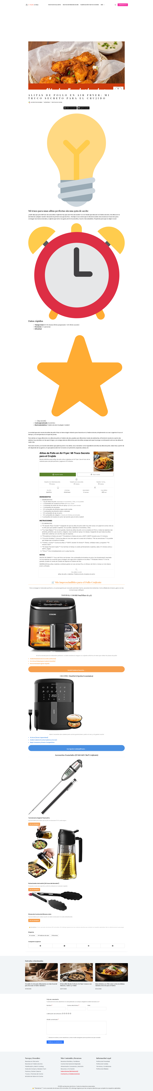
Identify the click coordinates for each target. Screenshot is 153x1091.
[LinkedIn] (113, 946)
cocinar (32, 935)
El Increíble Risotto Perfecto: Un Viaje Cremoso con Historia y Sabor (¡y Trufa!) (76, 984)
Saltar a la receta (71, 108)
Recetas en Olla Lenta (54, 4)
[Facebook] (40, 946)
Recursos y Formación (68, 1069)
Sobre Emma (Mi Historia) (69, 1071)
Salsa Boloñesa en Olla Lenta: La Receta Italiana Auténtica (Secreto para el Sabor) (110, 984)
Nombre (49, 1005)
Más (102, 4)
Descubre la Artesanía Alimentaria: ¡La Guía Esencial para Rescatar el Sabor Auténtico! (41, 984)
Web (88, 1005)
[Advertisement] (76, 21)
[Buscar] (115, 4)
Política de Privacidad (103, 1061)
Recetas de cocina (57, 102)
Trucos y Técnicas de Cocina (34, 1074)
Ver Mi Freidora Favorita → (76, 670)
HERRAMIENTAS (123, 4)
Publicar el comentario (55, 1042)
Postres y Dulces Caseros (33, 1071)
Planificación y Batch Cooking (89, 4)
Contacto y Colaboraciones (70, 1074)
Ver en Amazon (34, 824)
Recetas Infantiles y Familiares (70, 1061)
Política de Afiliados (102, 1069)
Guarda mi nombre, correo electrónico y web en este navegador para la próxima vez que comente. (75, 1037)
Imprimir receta (84, 108)
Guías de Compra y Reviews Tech (35, 1069)
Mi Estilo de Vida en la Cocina (34, 1076)
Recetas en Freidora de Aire (70, 4)
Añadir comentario (53, 1019)
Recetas (55, 935)
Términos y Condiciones (103, 1066)
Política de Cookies (102, 1064)
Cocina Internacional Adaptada (70, 1064)
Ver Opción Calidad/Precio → (76, 749)
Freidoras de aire (43, 935)
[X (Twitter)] (64, 946)
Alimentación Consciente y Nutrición (72, 1066)
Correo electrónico (73, 1005)
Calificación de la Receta (54, 1013)
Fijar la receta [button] (96, 474)
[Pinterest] (89, 946)
